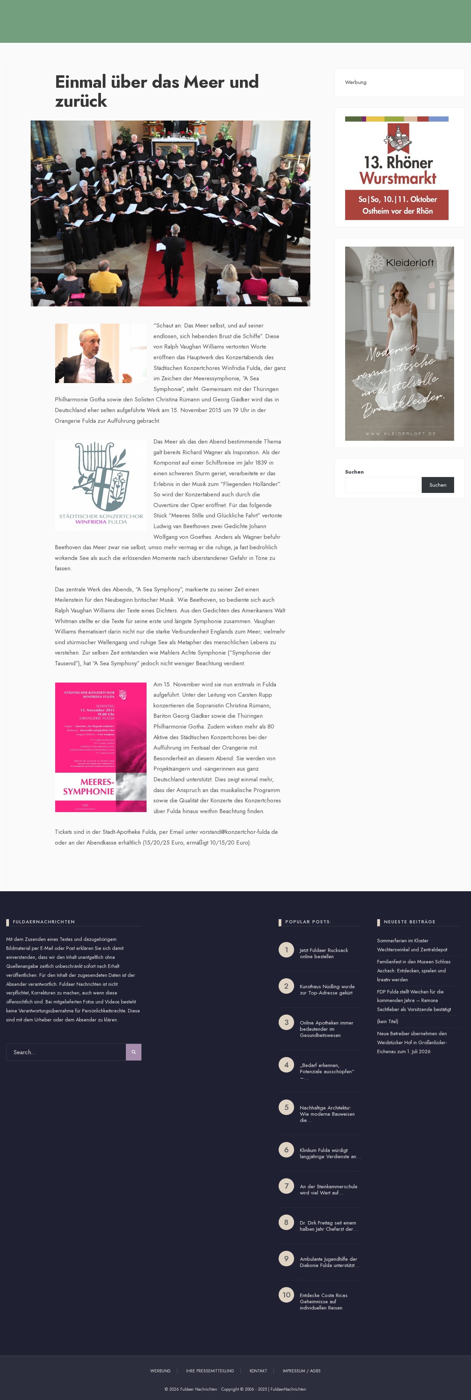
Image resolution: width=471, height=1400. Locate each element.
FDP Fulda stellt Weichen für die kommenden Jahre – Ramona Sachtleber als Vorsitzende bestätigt (414, 1000)
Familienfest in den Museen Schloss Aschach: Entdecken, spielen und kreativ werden (414, 970)
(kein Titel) (387, 1021)
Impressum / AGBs (302, 1371)
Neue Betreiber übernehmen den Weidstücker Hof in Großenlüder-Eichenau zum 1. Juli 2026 (412, 1042)
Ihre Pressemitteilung (210, 1371)
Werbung (160, 1371)
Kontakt (258, 1371)
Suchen (354, 472)
